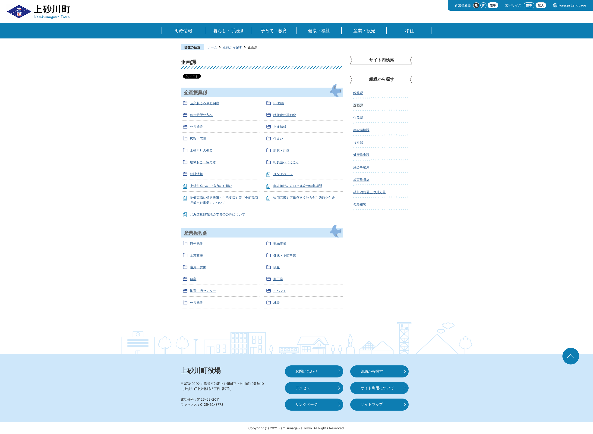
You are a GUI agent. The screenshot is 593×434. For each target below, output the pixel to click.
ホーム (212, 47)
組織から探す (232, 47)
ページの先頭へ (570, 356)
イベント (279, 291)
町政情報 (183, 30)
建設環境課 (361, 130)
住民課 (358, 118)
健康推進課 (361, 155)
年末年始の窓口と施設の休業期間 (297, 186)
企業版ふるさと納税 (204, 103)
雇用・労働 (198, 267)
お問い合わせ (306, 371)
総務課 (358, 93)
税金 (276, 267)
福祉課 (358, 142)
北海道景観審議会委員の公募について (217, 214)
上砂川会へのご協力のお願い (211, 186)
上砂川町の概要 (201, 150)
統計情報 (196, 174)
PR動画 (278, 103)
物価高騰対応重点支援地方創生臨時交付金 (304, 198)
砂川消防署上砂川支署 (369, 192)
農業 (193, 279)
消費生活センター (203, 291)
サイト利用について (377, 388)
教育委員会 (361, 180)
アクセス (302, 388)
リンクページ (283, 174)
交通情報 (279, 127)
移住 (409, 30)
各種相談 (359, 204)
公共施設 (196, 127)
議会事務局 (361, 167)
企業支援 (196, 255)
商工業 (278, 279)
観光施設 (196, 243)
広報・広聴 (198, 138)
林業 (276, 302)
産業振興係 (195, 233)
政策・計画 (281, 150)
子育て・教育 (274, 30)
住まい (278, 138)
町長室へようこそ (286, 162)
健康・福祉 (319, 30)
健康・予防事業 (284, 255)
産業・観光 (364, 30)
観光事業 (279, 243)
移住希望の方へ (201, 115)
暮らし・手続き (228, 30)
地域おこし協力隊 (203, 162)
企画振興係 (195, 92)
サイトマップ (372, 404)
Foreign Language (572, 5)
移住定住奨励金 (284, 115)
